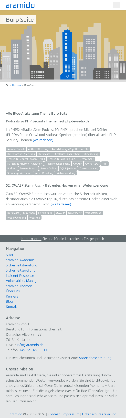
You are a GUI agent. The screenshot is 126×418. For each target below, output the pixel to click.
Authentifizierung (38, 149)
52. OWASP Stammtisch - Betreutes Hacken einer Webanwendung (57, 185)
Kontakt (12, 306)
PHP (105, 163)
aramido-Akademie (20, 260)
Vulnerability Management (26, 280)
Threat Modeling (89, 168)
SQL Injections (68, 168)
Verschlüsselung (44, 173)
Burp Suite (44, 153)
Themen (16, 85)
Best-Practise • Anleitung (21, 153)
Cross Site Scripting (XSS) (62, 158)
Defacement (87, 158)
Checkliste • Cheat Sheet (67, 153)
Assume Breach (16, 149)
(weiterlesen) (43, 140)
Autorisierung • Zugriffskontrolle (70, 149)
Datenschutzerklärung (99, 414)
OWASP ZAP (92, 163)
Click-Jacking (91, 153)
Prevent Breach (28, 168)
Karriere (12, 296)
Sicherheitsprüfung (20, 270)
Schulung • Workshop (19, 173)
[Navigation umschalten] (116, 5)
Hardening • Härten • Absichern (24, 163)
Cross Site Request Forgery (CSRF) (26, 158)
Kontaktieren (31, 238)
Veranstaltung (93, 212)
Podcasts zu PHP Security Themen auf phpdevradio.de (48, 121)
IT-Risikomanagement (58, 163)
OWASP (77, 163)
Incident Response (20, 275)
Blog (9, 301)
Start (9, 255)
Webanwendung (66, 173)
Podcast (11, 168)
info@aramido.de (30, 345)
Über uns (13, 291)
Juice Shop (29, 212)
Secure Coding (49, 168)
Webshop (34, 217)
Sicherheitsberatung (21, 265)
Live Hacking (45, 212)
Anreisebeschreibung (95, 358)
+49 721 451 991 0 (33, 350)
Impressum (71, 414)
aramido (16, 414)
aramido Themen (19, 286)
